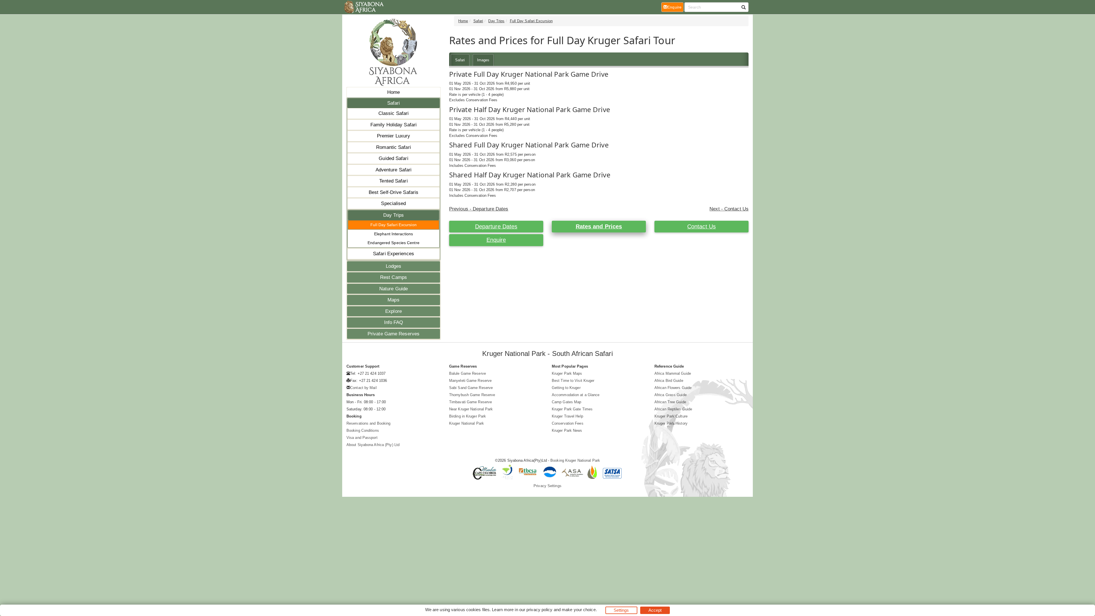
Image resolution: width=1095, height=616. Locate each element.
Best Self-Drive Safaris (393, 192)
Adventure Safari (394, 170)
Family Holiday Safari (393, 124)
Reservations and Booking (368, 423)
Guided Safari (393, 158)
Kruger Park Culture (671, 416)
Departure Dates (496, 226)
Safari (393, 103)
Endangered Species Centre (393, 242)
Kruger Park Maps (567, 373)
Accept (655, 610)
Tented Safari (393, 181)
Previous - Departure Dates (478, 209)
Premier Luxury (393, 136)
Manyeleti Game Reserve (470, 380)
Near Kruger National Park (471, 409)
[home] (363, 7)
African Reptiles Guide (673, 409)
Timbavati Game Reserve (470, 402)
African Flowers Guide (673, 388)
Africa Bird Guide (668, 380)
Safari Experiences (393, 253)
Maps (393, 300)
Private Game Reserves (393, 334)
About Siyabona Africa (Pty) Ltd (373, 445)
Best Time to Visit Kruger (573, 380)
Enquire (496, 240)
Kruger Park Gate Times (572, 409)
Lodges (394, 266)
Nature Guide (393, 288)
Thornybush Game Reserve (472, 395)
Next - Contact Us (729, 209)
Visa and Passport (362, 437)
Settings (621, 610)
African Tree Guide (670, 402)
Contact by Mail (363, 388)
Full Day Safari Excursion (393, 224)
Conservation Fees (567, 423)
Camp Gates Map (566, 402)
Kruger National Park (466, 423)
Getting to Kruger (566, 388)
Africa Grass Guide (670, 395)
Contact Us (701, 226)
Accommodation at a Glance (576, 395)
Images (483, 60)
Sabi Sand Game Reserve (471, 388)
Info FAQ (393, 322)
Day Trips (393, 215)
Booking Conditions (362, 430)
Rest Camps (393, 277)
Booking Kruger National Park (575, 460)
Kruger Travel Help (567, 416)
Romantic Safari (393, 147)
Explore (393, 311)
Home (393, 92)
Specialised (393, 203)
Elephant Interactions (393, 234)
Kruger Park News (567, 430)
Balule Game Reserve (467, 373)
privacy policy (539, 609)
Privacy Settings (547, 486)
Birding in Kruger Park (467, 416)
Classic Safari (393, 113)
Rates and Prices (599, 226)
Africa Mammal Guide (672, 373)
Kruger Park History (671, 423)
